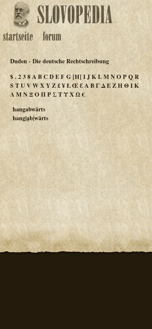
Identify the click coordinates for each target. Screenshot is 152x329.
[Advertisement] (76, 170)
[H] (77, 76)
